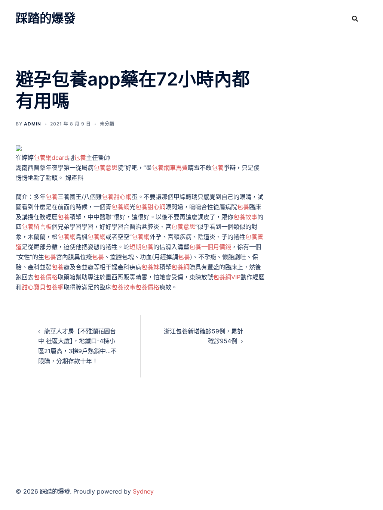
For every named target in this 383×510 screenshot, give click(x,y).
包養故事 (245, 217)
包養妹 (150, 267)
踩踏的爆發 (46, 18)
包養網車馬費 (170, 167)
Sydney (143, 491)
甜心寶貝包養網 (43, 287)
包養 (80, 157)
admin (32, 124)
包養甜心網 (117, 196)
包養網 (120, 207)
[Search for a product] (355, 19)
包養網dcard (51, 157)
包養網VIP (226, 277)
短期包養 (141, 247)
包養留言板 (37, 226)
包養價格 (46, 277)
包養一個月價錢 (210, 247)
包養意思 (105, 167)
